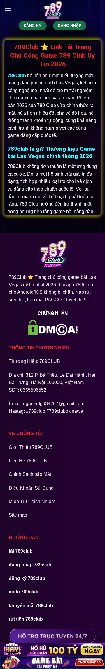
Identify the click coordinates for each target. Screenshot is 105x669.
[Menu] (7, 10)
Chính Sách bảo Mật (30, 474)
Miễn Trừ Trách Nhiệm (32, 501)
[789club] (52, 10)
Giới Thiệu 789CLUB (31, 447)
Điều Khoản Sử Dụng (31, 487)
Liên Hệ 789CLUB (28, 460)
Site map (18, 514)
